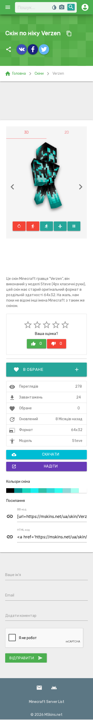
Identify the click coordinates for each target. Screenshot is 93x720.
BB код (21, 509)
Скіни (39, 73)
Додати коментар (20, 616)
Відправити (26, 658)
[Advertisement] (46, 100)
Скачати (35, 454)
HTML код (23, 530)
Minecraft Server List (46, 702)
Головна (15, 74)
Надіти (35, 466)
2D (66, 132)
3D (26, 132)
